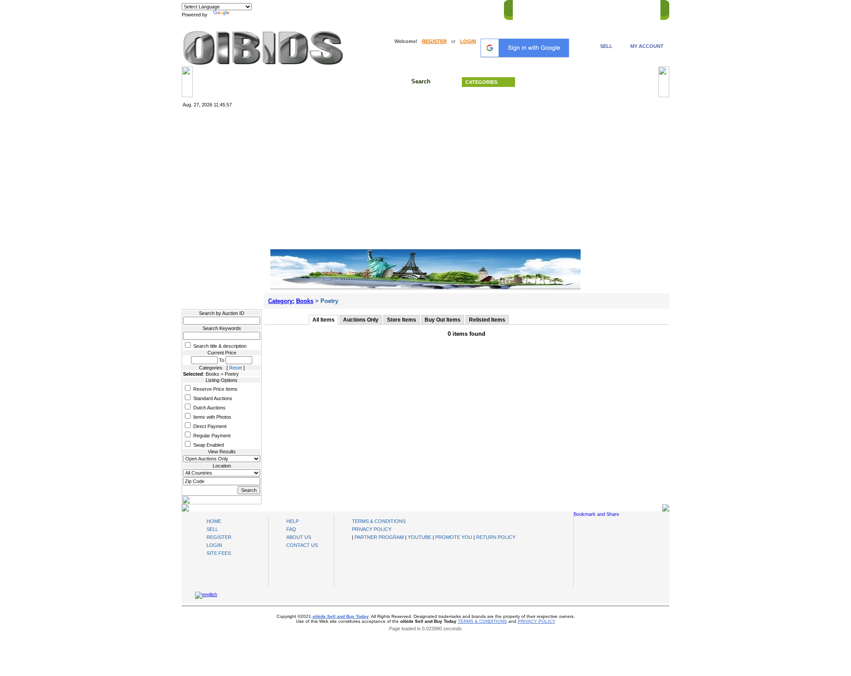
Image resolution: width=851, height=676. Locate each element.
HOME (524, 8)
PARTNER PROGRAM (379, 537)
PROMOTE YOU (453, 537)
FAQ (291, 529)
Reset (235, 367)
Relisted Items (487, 320)
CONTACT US (639, 8)
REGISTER (434, 41)
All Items (323, 320)
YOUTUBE (419, 537)
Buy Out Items (443, 320)
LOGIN (468, 41)
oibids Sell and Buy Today (340, 616)
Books (304, 301)
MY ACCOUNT (647, 46)
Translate (241, 14)
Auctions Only (361, 320)
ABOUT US (298, 537)
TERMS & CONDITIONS (379, 521)
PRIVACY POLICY (371, 529)
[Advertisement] (425, 179)
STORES (551, 8)
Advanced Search (589, 82)
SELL (606, 46)
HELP (607, 8)
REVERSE (581, 8)
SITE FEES (219, 553)
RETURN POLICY (495, 537)
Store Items (401, 320)
